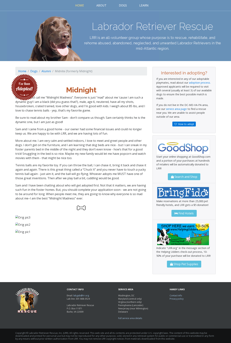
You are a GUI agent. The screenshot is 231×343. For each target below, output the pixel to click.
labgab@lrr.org (81, 295)
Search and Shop (185, 177)
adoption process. (200, 82)
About (101, 5)
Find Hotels (186, 213)
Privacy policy (177, 298)
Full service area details (130, 318)
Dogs (123, 5)
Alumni (46, 71)
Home (79, 5)
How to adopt (185, 124)
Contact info (176, 295)
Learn (144, 5)
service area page (176, 109)
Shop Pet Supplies (185, 264)
